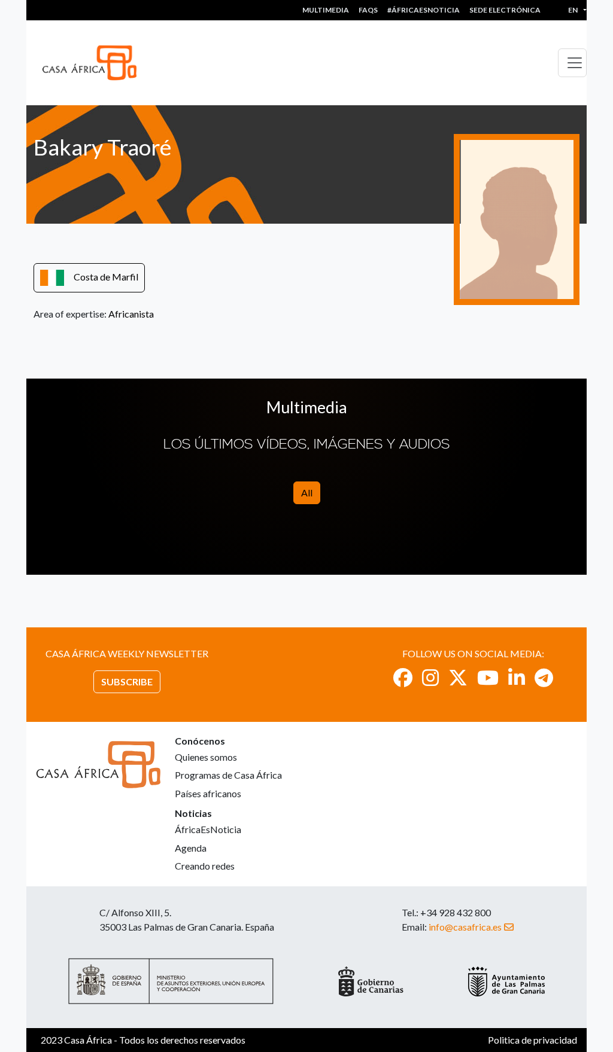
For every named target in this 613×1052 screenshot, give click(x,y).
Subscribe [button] (127, 681)
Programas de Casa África (228, 774)
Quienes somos (206, 757)
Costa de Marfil (106, 276)
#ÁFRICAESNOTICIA (423, 9)
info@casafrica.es (465, 926)
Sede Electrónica (505, 9)
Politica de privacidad (532, 1039)
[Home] (94, 63)
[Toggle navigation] (572, 62)
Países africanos (208, 793)
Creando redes (205, 865)
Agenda (191, 847)
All (306, 492)
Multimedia (325, 9)
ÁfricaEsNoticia (208, 829)
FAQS (368, 9)
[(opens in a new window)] (403, 677)
